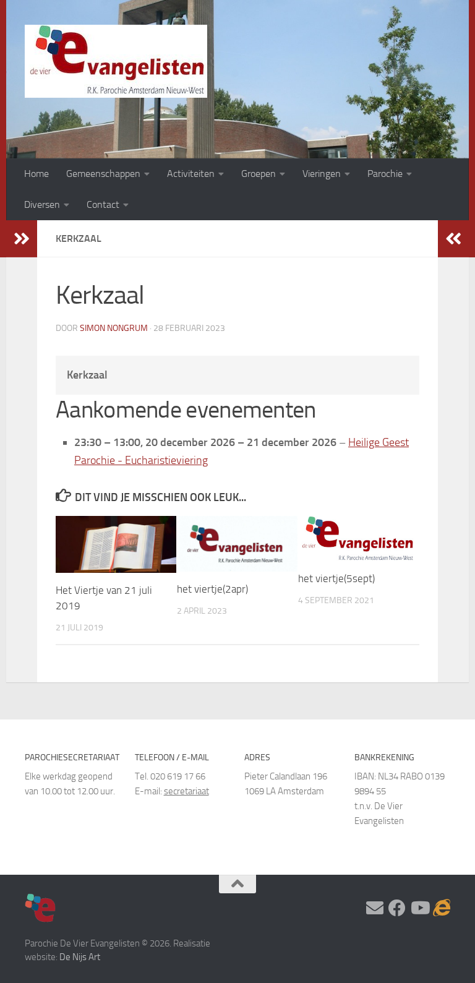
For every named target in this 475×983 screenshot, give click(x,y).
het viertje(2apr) (212, 589)
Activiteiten (191, 173)
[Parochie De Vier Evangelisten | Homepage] (116, 61)
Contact (103, 204)
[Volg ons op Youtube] (419, 908)
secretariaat (186, 791)
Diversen (42, 204)
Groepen (258, 173)
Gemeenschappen (103, 173)
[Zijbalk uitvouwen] (21, 238)
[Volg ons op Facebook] (397, 908)
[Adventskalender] (441, 908)
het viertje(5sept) (336, 578)
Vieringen (321, 173)
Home (36, 173)
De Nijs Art (79, 957)
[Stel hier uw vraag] (374, 908)
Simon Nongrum (114, 328)
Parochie (385, 173)
